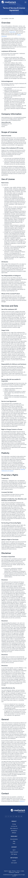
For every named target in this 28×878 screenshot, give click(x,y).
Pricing (14, 824)
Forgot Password (14, 852)
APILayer (16, 874)
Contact (14, 860)
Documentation (14, 839)
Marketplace (14, 830)
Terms (18, 871)
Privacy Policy (12, 31)
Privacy (14, 871)
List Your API (14, 826)
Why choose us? (14, 828)
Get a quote (14, 862)
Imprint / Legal (7, 871)
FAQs (14, 843)
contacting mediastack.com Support (13, 470)
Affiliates (14, 832)
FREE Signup (14, 854)
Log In (14, 850)
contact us (22, 801)
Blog (14, 841)
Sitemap (17, 872)
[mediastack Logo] (9, 2)
